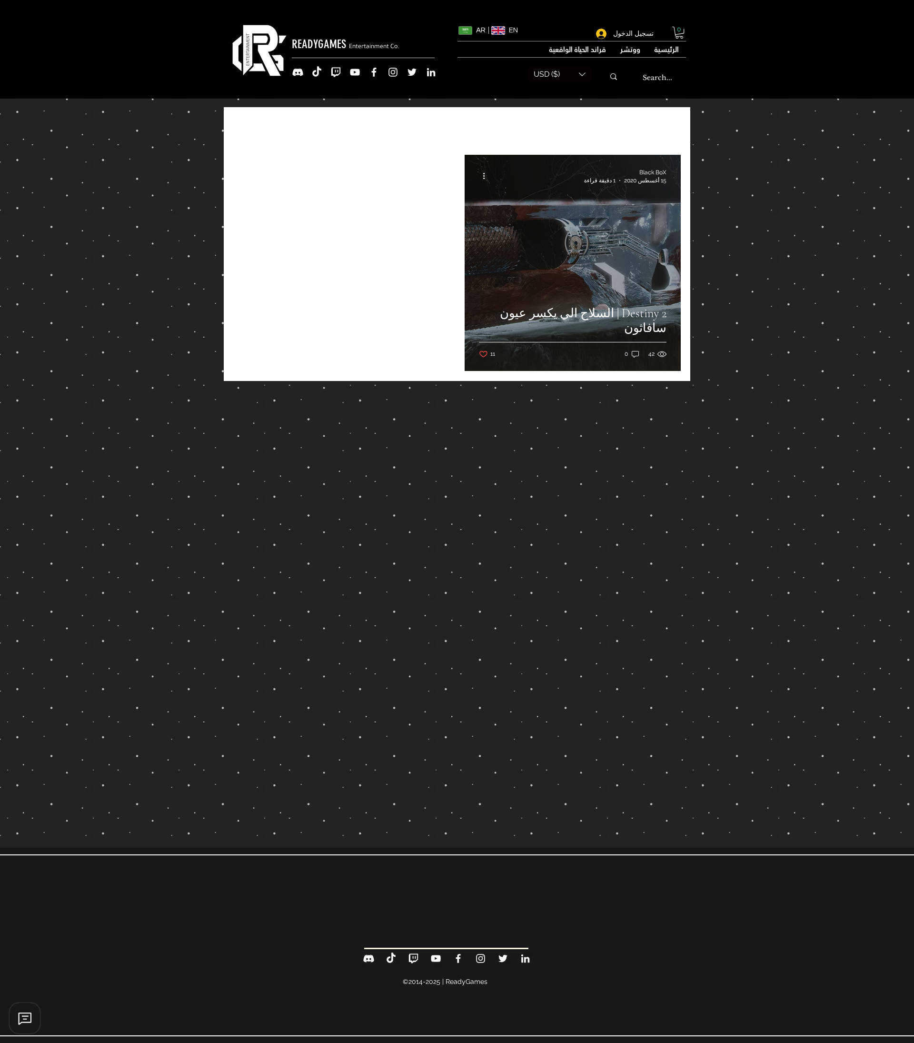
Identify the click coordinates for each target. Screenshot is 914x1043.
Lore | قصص (538, 126)
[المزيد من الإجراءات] (480, 175)
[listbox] (559, 74)
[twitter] (412, 72)
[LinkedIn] (431, 72)
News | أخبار (604, 126)
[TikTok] (317, 72)
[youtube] (355, 72)
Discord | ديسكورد (461, 126)
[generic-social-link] (298, 72)
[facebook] (374, 72)
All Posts (663, 126)
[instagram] (393, 72)
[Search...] (614, 76)
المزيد (397, 126)
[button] (679, 33)
